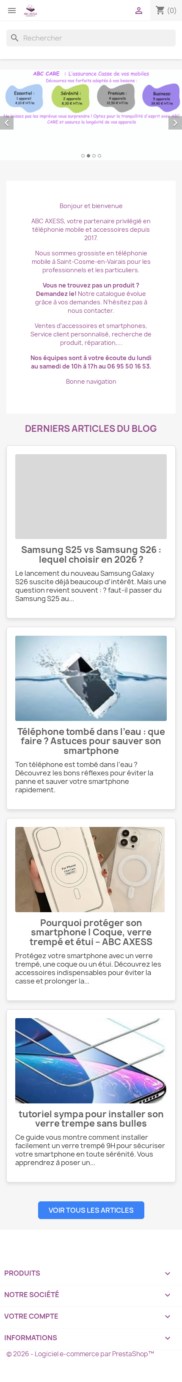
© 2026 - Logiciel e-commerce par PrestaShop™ (80, 1353)
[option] (91, 115)
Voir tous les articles (91, 1210)
